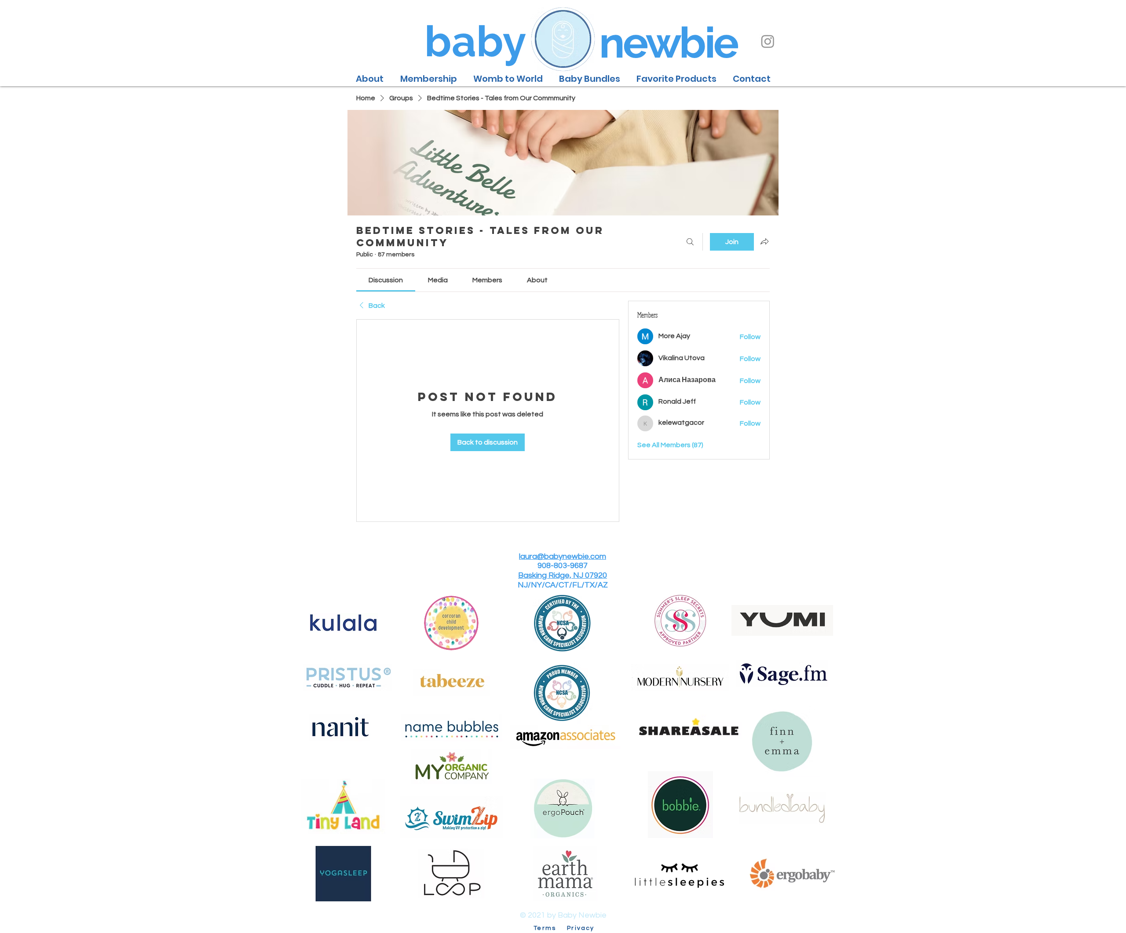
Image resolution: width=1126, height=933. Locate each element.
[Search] (690, 242)
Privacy (580, 928)
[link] (386, 280)
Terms (549, 928)
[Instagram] (767, 41)
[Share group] (764, 241)
